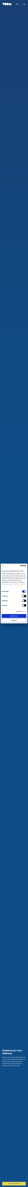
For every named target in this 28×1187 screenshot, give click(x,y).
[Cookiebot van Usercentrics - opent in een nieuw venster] (20, 566)
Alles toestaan (14, 616)
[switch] (24, 596)
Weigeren (14, 620)
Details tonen (19, 611)
